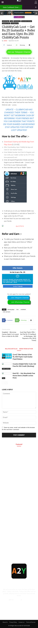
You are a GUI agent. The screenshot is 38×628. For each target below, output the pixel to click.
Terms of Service (30, 622)
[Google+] (11, 615)
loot (17, 309)
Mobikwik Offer (6, 23)
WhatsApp (26, 600)
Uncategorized (14, 23)
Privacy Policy (13, 622)
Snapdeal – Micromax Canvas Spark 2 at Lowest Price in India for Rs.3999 (10, 334)
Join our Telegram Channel (19, 52)
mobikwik (23, 309)
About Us (5, 622)
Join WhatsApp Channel (20, 302)
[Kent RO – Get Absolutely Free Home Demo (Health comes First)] (7, 375)
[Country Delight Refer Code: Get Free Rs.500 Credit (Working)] (7, 366)
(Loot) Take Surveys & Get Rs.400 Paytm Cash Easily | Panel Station (23, 357)
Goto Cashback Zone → (11, 7)
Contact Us (19, 602)
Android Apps (6, 21)
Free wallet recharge (26, 21)
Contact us (21, 622)
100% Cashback (6, 368)
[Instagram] (16, 615)
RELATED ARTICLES (11, 348)
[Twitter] (27, 615)
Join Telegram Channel (19, 298)
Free (11, 21)
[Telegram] (22, 615)
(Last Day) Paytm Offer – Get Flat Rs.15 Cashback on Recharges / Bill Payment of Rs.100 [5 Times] (28, 336)
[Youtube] (32, 615)
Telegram (17, 600)
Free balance (17, 21)
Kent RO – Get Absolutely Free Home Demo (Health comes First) (24, 375)
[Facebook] (6, 615)
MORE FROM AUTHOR (26, 348)
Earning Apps (11, 309)
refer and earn (6, 312)
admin (5, 40)
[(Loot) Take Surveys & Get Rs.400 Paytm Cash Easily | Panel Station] (7, 356)
